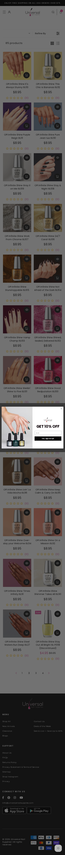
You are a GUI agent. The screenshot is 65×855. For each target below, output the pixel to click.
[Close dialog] (61, 408)
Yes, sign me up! (48, 438)
